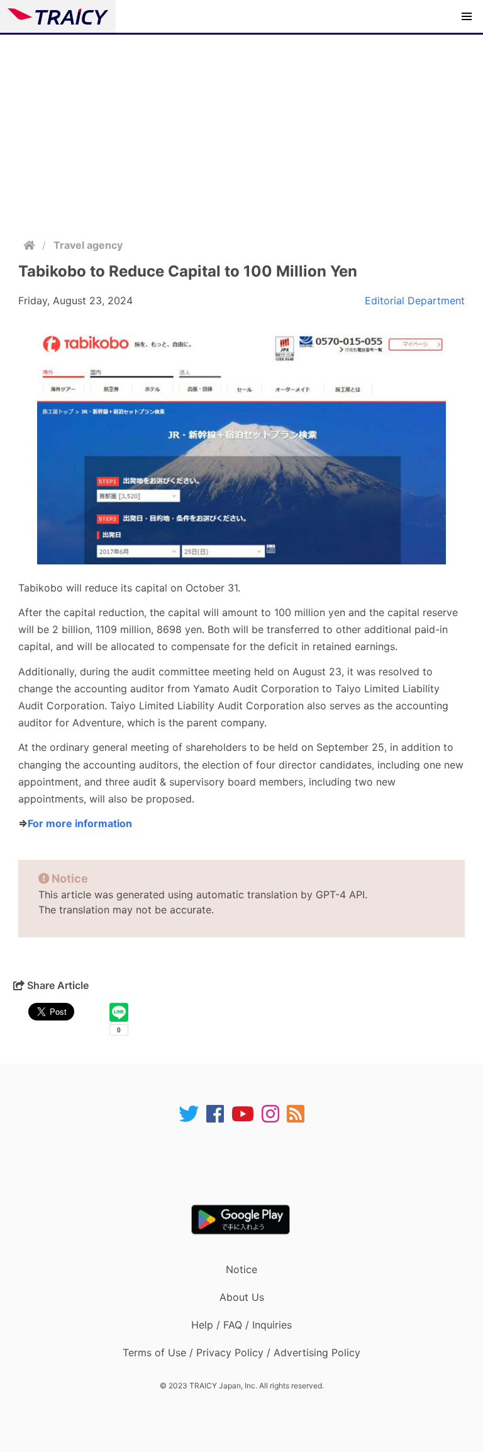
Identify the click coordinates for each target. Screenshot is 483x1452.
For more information (80, 823)
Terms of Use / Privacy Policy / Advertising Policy (241, 1352)
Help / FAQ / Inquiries (241, 1324)
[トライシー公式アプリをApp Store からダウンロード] (249, 1164)
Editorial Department (415, 300)
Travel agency (88, 245)
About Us (241, 1297)
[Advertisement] (241, 129)
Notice (241, 1269)
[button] (466, 16)
